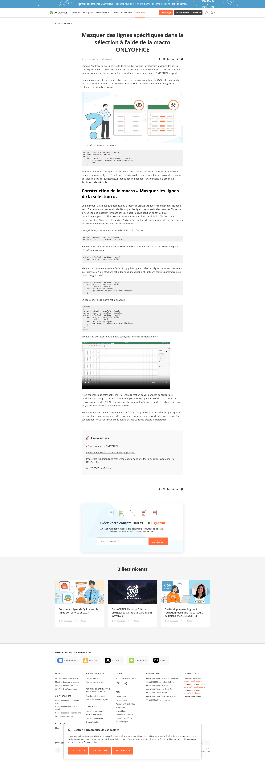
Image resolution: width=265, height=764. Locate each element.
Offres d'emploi (92, 722)
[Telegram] (177, 59)
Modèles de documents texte (67, 682)
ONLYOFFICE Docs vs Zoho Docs (159, 685)
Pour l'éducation (95, 673)
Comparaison (153, 673)
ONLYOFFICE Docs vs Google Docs (160, 682)
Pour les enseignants (94, 682)
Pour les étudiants (93, 678)
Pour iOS (163, 660)
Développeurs (102, 12)
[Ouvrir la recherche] (206, 12)
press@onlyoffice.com (193, 693)
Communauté (121, 696)
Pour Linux (93, 660)
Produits (76, 12)
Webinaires (120, 707)
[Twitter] (164, 59)
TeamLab (67, 23)
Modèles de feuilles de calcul (66, 685)
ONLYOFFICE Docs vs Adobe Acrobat (161, 696)
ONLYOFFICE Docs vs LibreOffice (159, 689)
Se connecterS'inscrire (188, 12)
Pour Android (141, 660)
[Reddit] (172, 59)
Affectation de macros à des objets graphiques (110, 452)
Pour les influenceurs (94, 718)
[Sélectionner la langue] (212, 12)
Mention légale (122, 721)
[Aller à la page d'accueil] (58, 12)
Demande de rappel (193, 696)
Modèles (59, 673)
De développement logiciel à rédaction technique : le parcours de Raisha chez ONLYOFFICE (184, 613)
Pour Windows (70, 660)
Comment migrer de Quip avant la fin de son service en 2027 (78, 611)
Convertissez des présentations (68, 713)
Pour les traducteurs (94, 714)
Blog (57, 23)
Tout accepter (122, 750)
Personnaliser (100, 750)
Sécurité (120, 673)
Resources (140, 12)
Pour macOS (117, 660)
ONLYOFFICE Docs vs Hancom (158, 700)
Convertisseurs (63, 696)
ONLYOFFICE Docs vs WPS (157, 692)
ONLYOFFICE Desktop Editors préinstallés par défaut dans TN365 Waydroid (132, 613)
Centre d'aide (121, 700)
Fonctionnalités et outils (95, 696)
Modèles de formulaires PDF (66, 678)
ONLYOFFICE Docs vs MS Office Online (162, 678)
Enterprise (88, 12)
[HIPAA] (118, 683)
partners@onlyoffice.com (194, 687)
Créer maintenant (158, 541)
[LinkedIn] (168, 59)
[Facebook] (159, 59)
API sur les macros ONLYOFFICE (102, 446)
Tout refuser (78, 750)
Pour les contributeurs (95, 711)
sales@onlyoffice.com (193, 681)
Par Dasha (109, 59)
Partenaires (126, 12)
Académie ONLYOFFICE (125, 704)
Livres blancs (121, 711)
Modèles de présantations (66, 689)
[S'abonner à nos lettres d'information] (58, 750)
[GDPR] (125, 683)
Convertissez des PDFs (64, 716)
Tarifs (115, 12)
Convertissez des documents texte (67, 701)
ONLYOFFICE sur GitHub (98, 468)
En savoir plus (90, 742)
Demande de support (124, 714)
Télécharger (166, 12)
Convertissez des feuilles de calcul (66, 707)
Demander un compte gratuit (98, 699)
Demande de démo (124, 718)
